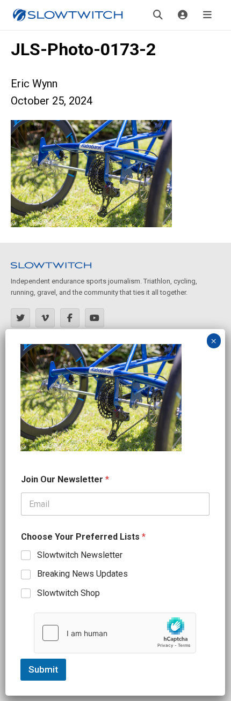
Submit (43, 669)
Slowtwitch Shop (68, 593)
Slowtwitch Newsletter (79, 555)
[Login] (182, 15)
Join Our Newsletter (65, 479)
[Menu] (207, 15)
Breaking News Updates (82, 574)
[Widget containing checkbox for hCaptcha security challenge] (115, 633)
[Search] (158, 15)
